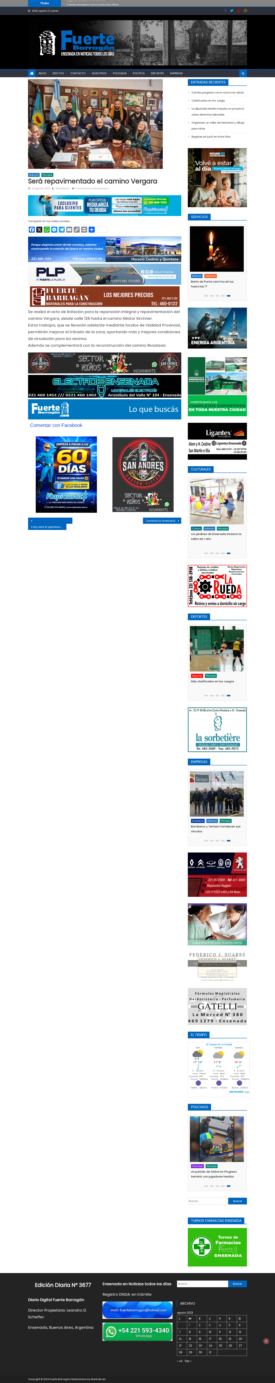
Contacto (78, 73)
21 (180, 1345)
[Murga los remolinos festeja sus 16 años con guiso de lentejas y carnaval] (217, 501)
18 (220, 1339)
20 (240, 1339)
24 (210, 1345)
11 (220, 1332)
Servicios (212, 275)
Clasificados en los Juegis (83, 4)
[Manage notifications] (266, 1341)
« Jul (179, 1361)
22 (190, 1345)
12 (230, 1332)
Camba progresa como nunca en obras (218, 92)
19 (230, 1339)
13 (240, 1332)
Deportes (157, 73)
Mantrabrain (98, 1379)
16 (200, 1339)
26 (230, 1345)
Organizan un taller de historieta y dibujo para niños (218, 126)
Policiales (120, 73)
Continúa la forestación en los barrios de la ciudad (163, 521)
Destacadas (200, 1166)
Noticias (34, 175)
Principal (47, 175)
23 (200, 1345)
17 (210, 1339)
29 (190, 1352)
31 (210, 1352)
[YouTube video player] (69, 521)
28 (180, 1352)
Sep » (188, 1361)
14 (180, 1339)
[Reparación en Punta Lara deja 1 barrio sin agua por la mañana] (217, 794)
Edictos (58, 73)
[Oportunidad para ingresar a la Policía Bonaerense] (217, 1139)
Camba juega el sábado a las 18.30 (216, 669)
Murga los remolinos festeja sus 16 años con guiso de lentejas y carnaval (215, 539)
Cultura (197, 528)
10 (210, 1332)
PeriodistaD (62, 188)
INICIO (42, 73)
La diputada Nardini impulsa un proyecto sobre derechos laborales (218, 111)
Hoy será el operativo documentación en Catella (49, 527)
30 (200, 1352)
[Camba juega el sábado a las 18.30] (217, 642)
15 (190, 1339)
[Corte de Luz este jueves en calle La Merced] (217, 249)
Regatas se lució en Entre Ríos (211, 137)
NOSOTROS (99, 73)
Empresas (176, 73)
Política (139, 73)
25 (220, 1345)
